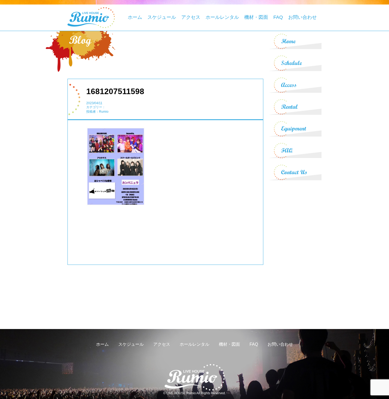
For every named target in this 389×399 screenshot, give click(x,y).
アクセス (190, 17)
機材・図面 (256, 17)
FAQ (278, 17)
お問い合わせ (302, 17)
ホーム (135, 17)
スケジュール (161, 17)
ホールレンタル (222, 17)
